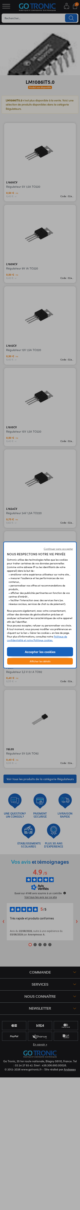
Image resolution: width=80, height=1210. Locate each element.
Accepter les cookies (40, 651)
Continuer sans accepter (58, 549)
